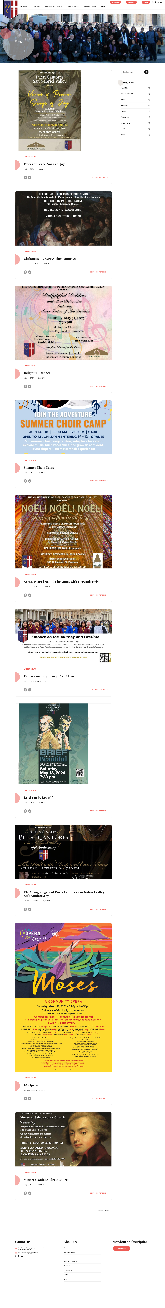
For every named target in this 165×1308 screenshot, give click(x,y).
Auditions (124, 105)
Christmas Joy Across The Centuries (50, 259)
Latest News (30, 157)
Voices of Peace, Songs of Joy (44, 164)
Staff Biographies (69, 1252)
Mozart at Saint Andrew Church (46, 1180)
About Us (24, 7)
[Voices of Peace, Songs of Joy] (63, 110)
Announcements (127, 94)
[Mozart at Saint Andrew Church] (63, 1139)
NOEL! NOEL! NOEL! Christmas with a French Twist (61, 582)
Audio (123, 100)
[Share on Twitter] (29, 177)
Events (123, 111)
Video (123, 135)
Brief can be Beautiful (39, 797)
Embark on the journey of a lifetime (49, 676)
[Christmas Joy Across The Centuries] (63, 218)
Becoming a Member (53, 7)
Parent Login (90, 7)
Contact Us (73, 7)
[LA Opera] (63, 997)
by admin (41, 169)
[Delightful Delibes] (63, 323)
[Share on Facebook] (25, 177)
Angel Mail (124, 88)
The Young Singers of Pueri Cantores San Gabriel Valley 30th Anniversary (64, 894)
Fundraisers (125, 117)
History (66, 1248)
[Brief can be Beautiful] (63, 743)
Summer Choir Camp (39, 467)
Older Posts (103, 1210)
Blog (65, 1279)
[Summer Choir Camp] (63, 427)
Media (103, 7)
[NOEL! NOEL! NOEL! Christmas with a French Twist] (63, 531)
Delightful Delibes (37, 373)
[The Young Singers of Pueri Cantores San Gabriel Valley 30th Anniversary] (63, 852)
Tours (37, 7)
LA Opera (31, 1085)
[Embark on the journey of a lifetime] (63, 636)
